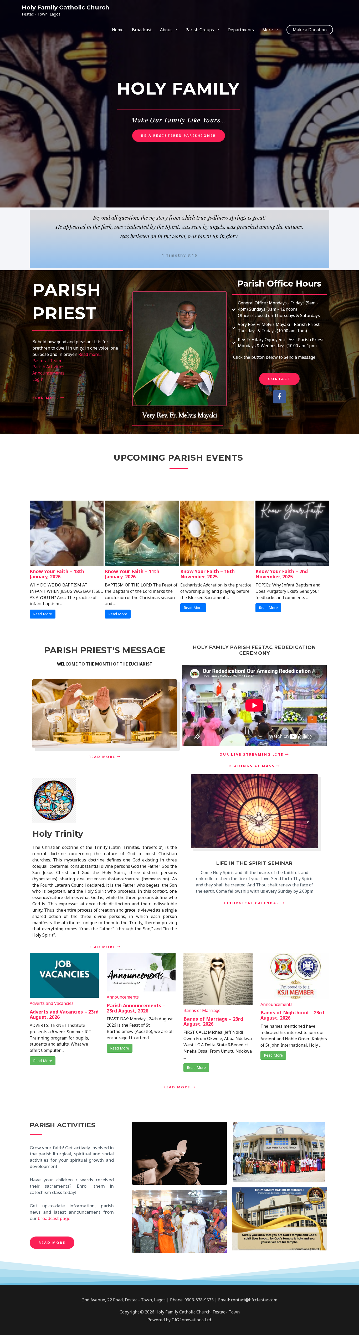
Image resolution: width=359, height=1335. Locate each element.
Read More (42, 613)
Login (37, 379)
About (166, 30)
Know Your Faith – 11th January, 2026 (132, 574)
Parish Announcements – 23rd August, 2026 (136, 1008)
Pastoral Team (46, 360)
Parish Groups (200, 30)
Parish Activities (48, 367)
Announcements (48, 373)
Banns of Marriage (201, 1010)
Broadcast (142, 30)
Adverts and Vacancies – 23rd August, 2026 (64, 1014)
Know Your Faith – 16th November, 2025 (207, 574)
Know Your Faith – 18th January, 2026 (57, 574)
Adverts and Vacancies (52, 1003)
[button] (309, 29)
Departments (241, 30)
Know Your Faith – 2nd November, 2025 (281, 574)
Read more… (90, 354)
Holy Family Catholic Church (65, 7)
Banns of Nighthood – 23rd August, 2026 (292, 1015)
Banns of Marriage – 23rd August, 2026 (213, 1021)
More (267, 30)
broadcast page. (54, 1218)
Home (118, 30)
